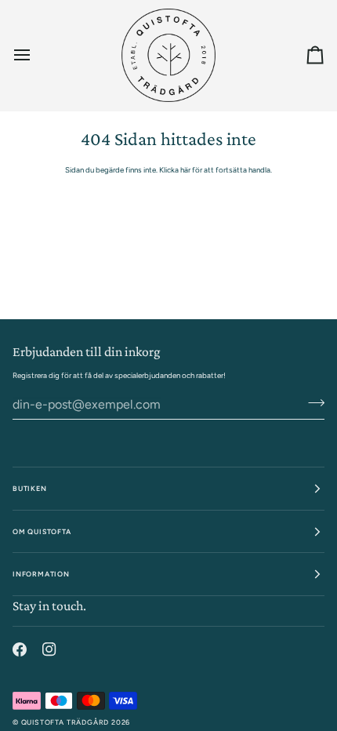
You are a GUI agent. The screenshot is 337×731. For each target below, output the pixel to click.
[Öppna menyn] (36, 55)
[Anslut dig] (311, 403)
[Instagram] (49, 649)
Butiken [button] (30, 488)
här (185, 169)
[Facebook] (20, 649)
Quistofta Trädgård (65, 722)
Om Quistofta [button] (42, 531)
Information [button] (41, 573)
